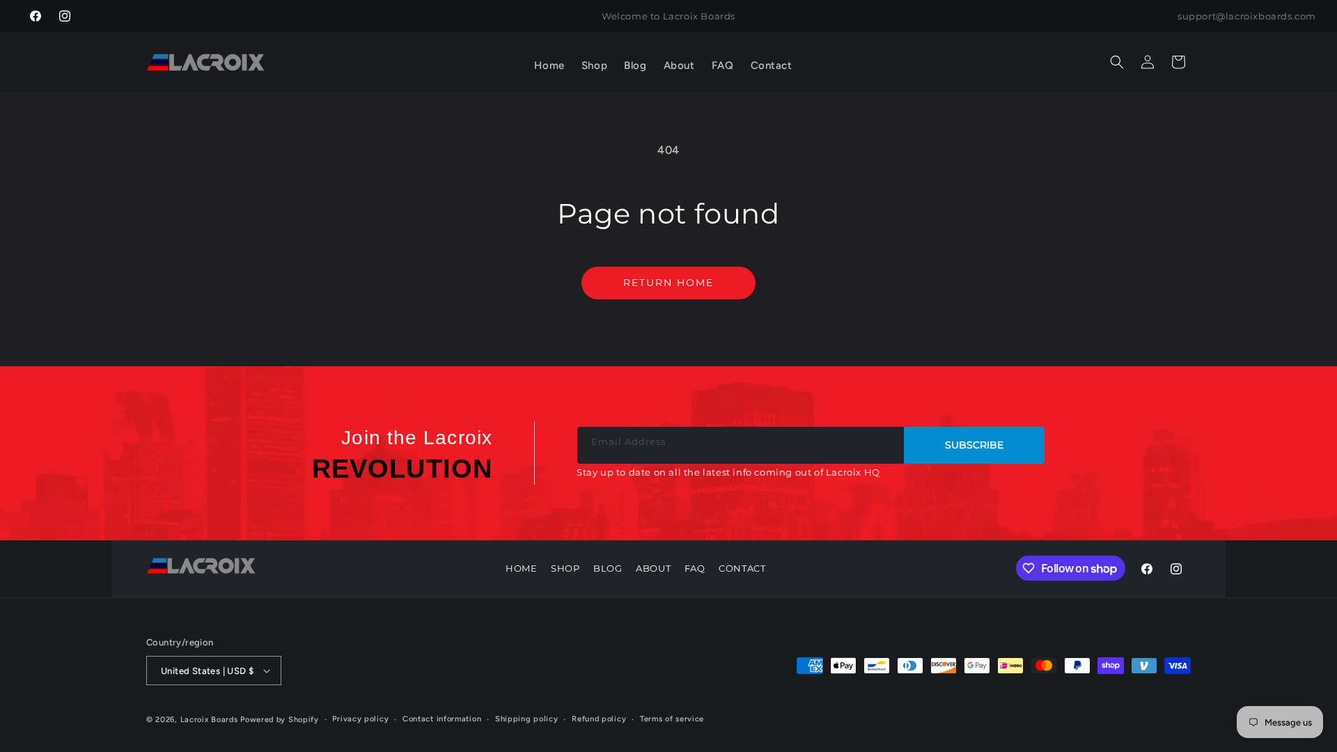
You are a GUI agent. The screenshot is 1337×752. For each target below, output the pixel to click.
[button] (594, 66)
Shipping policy (526, 718)
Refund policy (599, 718)
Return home (668, 282)
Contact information (441, 718)
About (653, 568)
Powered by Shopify (279, 719)
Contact (742, 568)
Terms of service (672, 718)
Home (521, 568)
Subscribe (974, 445)
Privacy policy (360, 718)
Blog (607, 568)
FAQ (695, 568)
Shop (565, 568)
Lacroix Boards (209, 719)
